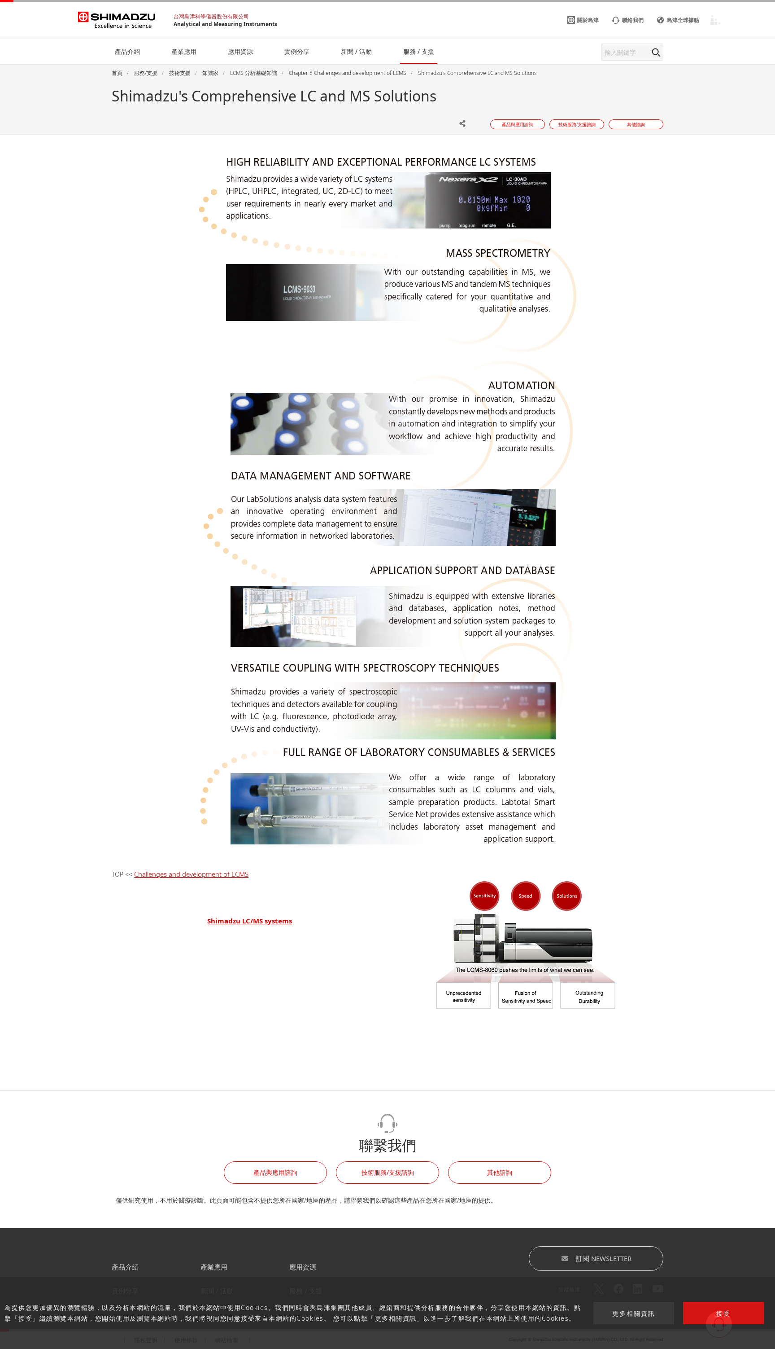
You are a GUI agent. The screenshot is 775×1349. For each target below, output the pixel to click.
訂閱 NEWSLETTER (603, 1258)
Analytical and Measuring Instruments (225, 24)
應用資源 (302, 1266)
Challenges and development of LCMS (191, 874)
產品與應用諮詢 (275, 1172)
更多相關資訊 (633, 1313)
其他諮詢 (499, 1172)
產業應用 (213, 1266)
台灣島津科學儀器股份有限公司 (211, 16)
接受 (723, 1313)
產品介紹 (125, 1266)
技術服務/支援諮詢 (387, 1172)
